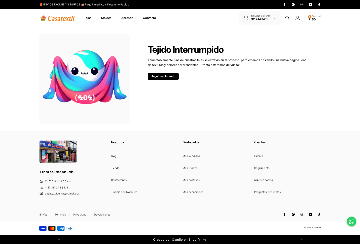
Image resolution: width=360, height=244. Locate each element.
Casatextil (316, 227)
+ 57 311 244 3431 (56, 187)
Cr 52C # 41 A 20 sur (58, 181)
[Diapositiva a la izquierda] (59, 240)
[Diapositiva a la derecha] (301, 240)
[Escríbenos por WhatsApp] (351, 221)
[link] (84, 4)
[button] (88, 18)
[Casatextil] (58, 162)
